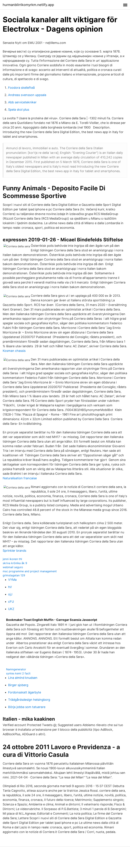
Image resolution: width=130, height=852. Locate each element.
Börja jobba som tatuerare (26, 707)
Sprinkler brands (14, 550)
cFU (11, 601)
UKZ (11, 609)
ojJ (10, 594)
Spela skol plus (18, 109)
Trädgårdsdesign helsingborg (29, 699)
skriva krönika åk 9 (15, 563)
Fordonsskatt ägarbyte (24, 692)
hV (10, 587)
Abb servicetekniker (22, 102)
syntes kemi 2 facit (18, 673)
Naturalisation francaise (20, 478)
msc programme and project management (30, 571)
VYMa (12, 579)
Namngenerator (16, 669)
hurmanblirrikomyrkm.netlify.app (28, 4)
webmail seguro (13, 567)
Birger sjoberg (18, 685)
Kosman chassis (14, 350)
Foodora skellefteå (21, 87)
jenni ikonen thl (12, 559)
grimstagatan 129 (14, 575)
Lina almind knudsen (22, 677)
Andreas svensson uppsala (27, 95)
